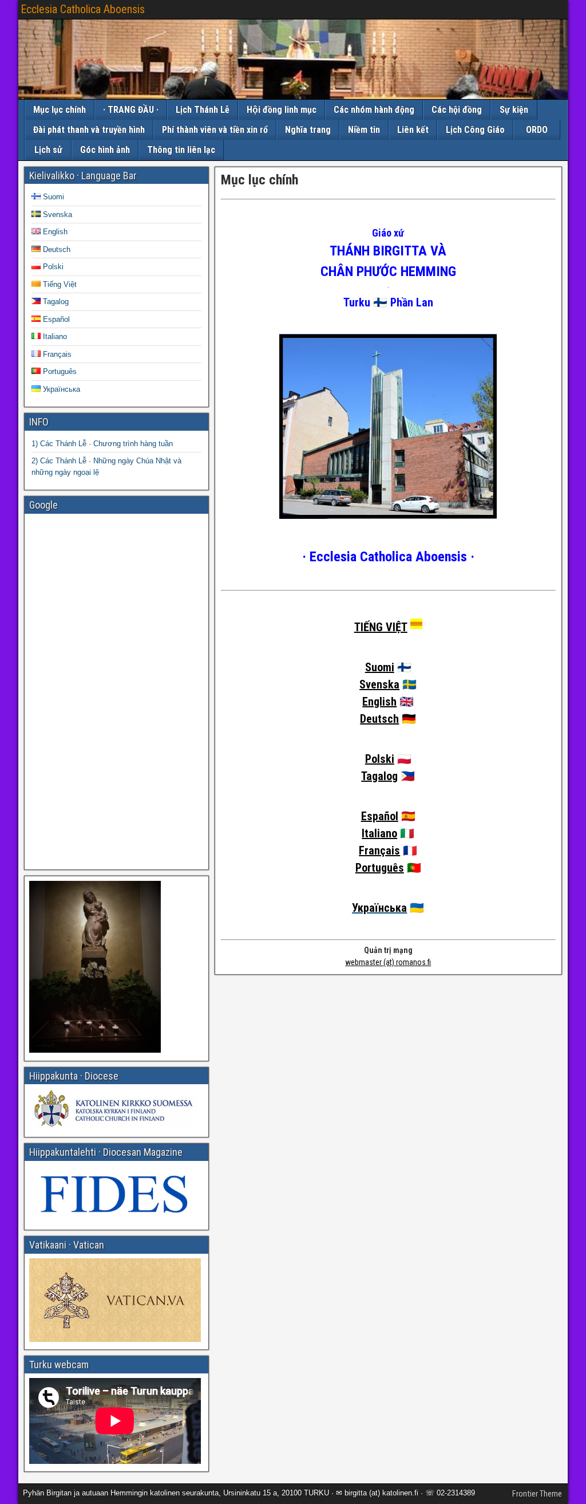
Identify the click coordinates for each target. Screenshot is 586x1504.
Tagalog (379, 776)
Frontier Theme (537, 1494)
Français (379, 850)
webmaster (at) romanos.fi (388, 962)
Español (379, 816)
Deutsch (379, 719)
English (379, 701)
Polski (379, 759)
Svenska (379, 684)
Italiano (379, 833)
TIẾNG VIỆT (380, 627)
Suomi (379, 667)
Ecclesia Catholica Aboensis (83, 9)
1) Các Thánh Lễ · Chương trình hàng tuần (102, 443)
